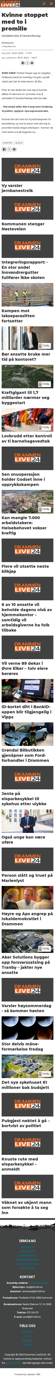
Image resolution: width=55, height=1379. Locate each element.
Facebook (27, 1331)
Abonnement (28, 1251)
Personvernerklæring (27, 1259)
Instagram (27, 1340)
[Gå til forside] (20, 3)
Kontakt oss (27, 1268)
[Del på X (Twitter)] (27, 63)
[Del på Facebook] (23, 63)
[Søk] (44, 3)
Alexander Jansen (39, 1283)
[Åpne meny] (51, 3)
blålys (19, 143)
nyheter (7, 143)
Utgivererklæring (27, 1255)
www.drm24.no (13, 1363)
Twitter (28, 1336)
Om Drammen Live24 (27, 1263)
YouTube (27, 1344)
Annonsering (27, 1247)
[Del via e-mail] (32, 63)
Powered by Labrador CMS (27, 1374)
